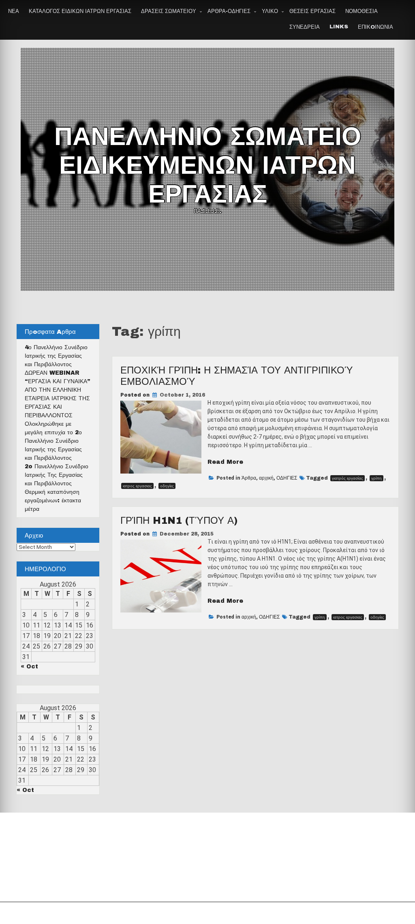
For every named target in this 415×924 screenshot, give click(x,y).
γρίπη (376, 478)
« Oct (29, 667)
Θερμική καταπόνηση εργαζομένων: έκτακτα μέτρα (53, 500)
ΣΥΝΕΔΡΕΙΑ (304, 27)
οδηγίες (167, 486)
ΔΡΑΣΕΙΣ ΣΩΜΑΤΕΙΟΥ (168, 11)
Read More (225, 462)
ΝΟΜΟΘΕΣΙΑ (361, 11)
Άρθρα (249, 478)
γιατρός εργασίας (347, 478)
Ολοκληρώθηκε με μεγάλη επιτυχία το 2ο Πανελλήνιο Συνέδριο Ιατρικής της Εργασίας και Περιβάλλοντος (53, 441)
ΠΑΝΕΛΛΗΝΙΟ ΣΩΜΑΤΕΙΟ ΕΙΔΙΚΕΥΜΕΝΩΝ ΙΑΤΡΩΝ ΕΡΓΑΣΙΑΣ (207, 165)
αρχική (266, 478)
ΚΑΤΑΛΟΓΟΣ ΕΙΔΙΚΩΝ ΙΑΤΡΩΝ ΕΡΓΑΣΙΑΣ (80, 11)
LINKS (338, 27)
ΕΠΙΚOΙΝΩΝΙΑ (375, 27)
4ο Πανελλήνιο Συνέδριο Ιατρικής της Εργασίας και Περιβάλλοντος (56, 355)
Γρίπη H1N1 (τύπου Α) (178, 520)
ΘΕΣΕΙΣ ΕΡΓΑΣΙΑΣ (312, 11)
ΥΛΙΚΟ (270, 11)
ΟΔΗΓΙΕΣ (286, 478)
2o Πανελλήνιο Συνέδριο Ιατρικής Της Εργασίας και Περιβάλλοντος (56, 475)
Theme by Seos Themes (298, 913)
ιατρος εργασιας (137, 486)
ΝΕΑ (13, 11)
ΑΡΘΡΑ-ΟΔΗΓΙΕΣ (229, 11)
